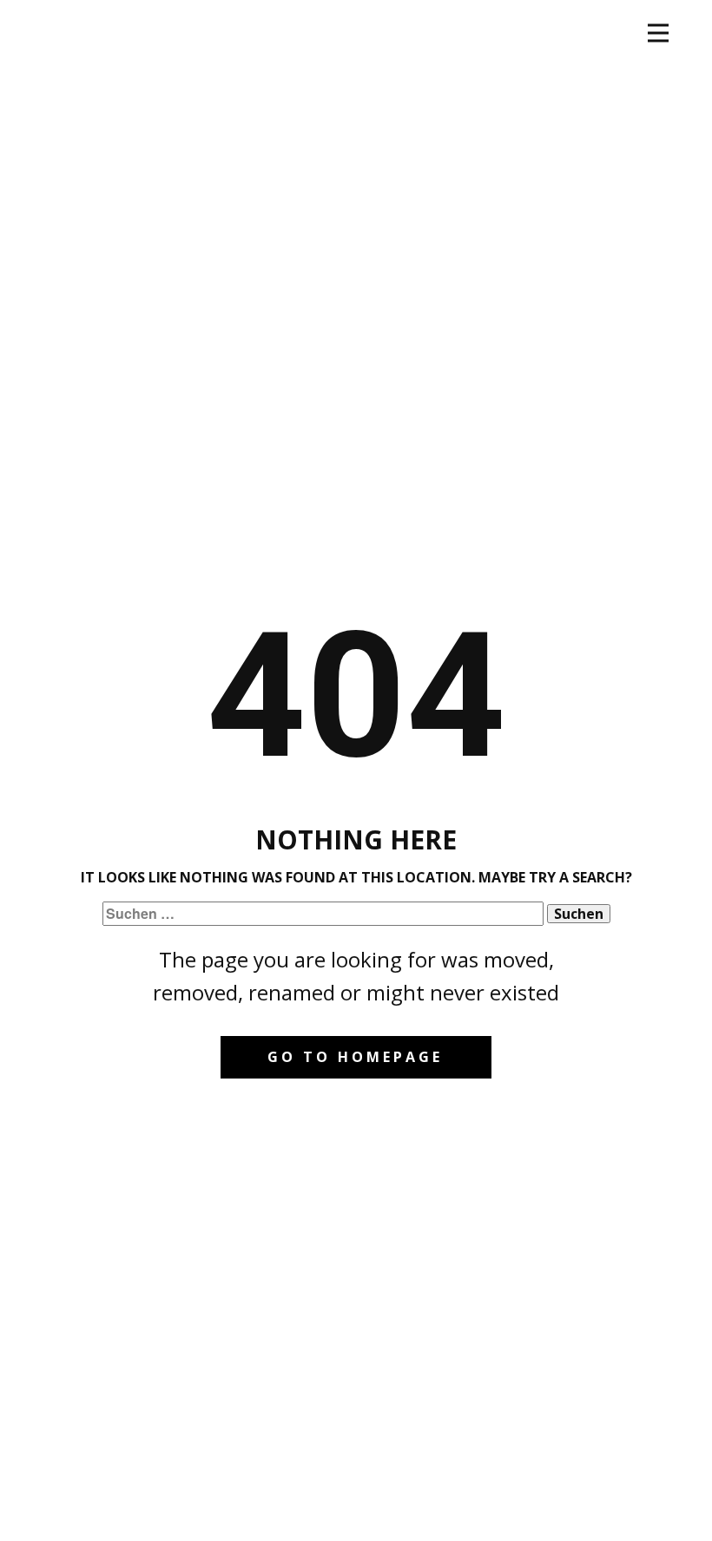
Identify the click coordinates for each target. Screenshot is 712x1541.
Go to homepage (355, 1056)
